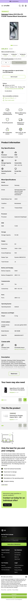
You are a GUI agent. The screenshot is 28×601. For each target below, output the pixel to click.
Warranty (3, 565)
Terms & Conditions (19, 565)
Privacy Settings (18, 569)
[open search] (20, 5)
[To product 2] (13, 45)
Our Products (18, 552)
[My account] (26, 6)
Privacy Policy (15, 540)
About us (17, 557)
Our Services (17, 554)
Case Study (17, 559)
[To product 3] (14, 45)
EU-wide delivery (14, 1)
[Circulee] (6, 6)
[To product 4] (15, 45)
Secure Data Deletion (6, 567)
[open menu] (2, 6)
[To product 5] (16, 45)
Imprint (16, 572)
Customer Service (5, 552)
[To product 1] (12, 45)
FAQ (2, 554)
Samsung (4, 14)
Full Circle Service (5, 569)
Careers (3, 557)
